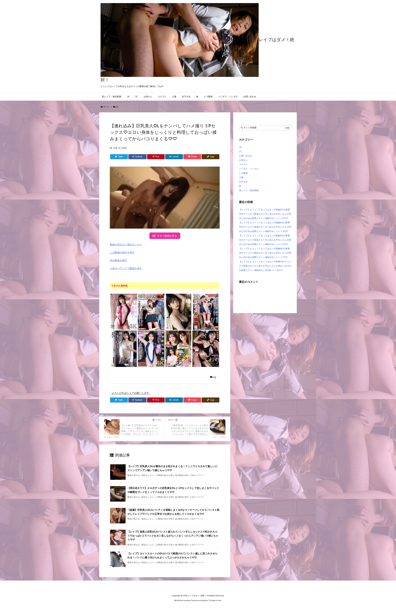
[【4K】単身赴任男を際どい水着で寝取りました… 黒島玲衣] (151, 348)
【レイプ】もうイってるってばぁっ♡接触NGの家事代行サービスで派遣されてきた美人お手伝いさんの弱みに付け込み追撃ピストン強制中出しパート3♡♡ (265, 226)
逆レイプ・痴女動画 (248, 190)
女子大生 (243, 181)
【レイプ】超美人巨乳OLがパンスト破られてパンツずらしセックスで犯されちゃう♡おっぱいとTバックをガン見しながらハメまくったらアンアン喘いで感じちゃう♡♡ (172, 535)
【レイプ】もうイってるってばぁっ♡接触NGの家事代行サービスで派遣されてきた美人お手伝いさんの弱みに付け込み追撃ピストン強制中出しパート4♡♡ (265, 213)
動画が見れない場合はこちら (126, 244)
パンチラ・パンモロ (248, 168)
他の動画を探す (118, 260)
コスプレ (243, 164)
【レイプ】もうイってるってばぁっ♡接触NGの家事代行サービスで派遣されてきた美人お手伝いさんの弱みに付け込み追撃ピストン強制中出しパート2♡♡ (265, 239)
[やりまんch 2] (178, 348)
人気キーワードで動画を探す (126, 268)
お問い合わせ (245, 155)
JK (240, 147)
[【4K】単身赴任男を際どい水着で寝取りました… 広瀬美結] (123, 312)
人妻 (241, 177)
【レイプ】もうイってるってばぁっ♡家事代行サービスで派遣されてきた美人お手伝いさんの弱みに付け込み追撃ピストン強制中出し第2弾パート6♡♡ (265, 265)
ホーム (106, 106)
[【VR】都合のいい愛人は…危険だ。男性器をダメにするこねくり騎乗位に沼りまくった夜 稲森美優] (205, 348)
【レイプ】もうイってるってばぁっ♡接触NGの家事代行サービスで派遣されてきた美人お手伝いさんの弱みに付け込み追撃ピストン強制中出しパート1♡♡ (265, 252)
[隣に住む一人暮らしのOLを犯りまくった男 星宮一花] (123, 348)
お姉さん (243, 160)
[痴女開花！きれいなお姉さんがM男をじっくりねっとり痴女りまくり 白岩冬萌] (178, 312)
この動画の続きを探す (122, 252)
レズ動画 (243, 173)
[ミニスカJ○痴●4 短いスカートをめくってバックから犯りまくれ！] (205, 312)
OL (117, 106)
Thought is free (215, 600)
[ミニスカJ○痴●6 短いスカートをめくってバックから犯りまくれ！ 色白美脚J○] (151, 312)
